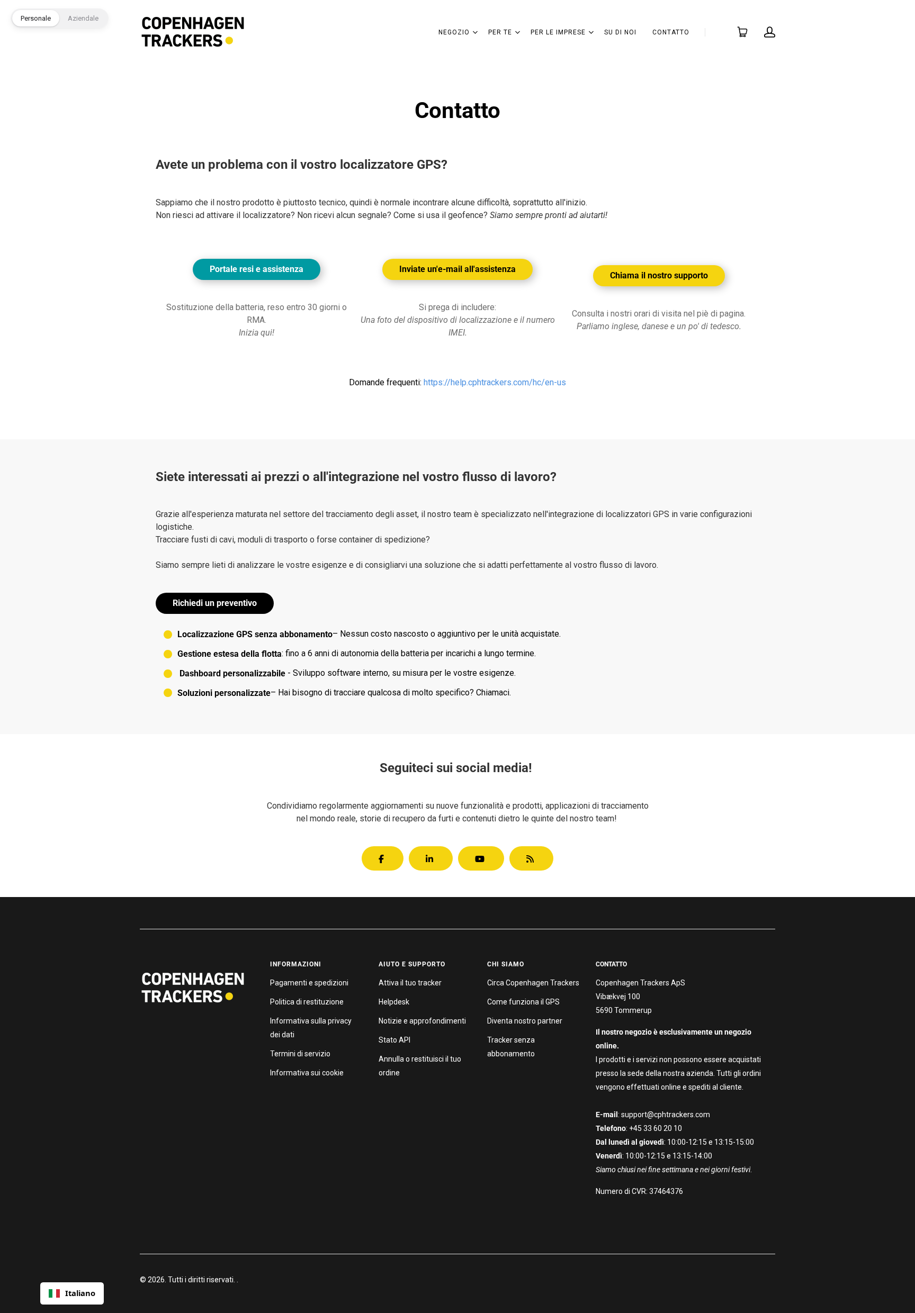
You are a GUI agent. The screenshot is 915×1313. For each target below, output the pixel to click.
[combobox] (72, 1293)
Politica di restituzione (307, 1002)
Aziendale (83, 18)
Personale (36, 18)
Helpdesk (394, 1002)
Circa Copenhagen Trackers (533, 983)
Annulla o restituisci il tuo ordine (420, 1066)
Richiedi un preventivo (215, 603)
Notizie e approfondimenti (422, 1021)
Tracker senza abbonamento (511, 1047)
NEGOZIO (454, 32)
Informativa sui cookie (307, 1072)
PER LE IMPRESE (558, 32)
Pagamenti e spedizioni (309, 983)
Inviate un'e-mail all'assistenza (457, 269)
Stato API (394, 1040)
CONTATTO (670, 32)
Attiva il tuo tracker (410, 983)
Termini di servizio (300, 1053)
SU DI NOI (620, 32)
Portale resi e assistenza (256, 269)
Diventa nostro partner (524, 1021)
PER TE (500, 32)
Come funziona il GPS (523, 1002)
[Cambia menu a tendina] (475, 32)
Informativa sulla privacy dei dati (311, 1028)
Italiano (80, 1293)
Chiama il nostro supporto (659, 275)
